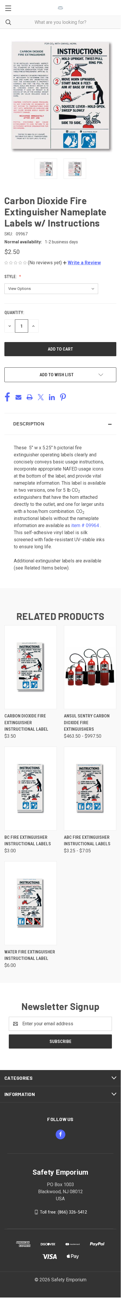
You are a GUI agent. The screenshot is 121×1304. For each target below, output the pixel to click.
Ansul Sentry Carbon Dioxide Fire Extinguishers (87, 722)
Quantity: (14, 312)
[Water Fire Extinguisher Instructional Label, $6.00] (31, 903)
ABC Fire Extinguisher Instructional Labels (87, 841)
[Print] (30, 397)
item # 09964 (85, 525)
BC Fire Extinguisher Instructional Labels (27, 841)
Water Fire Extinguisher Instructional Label (29, 955)
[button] (82, 262)
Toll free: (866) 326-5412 (63, 1211)
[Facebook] (7, 397)
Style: (10, 276)
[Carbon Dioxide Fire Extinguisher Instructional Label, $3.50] (31, 667)
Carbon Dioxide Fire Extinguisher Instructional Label (26, 722)
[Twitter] (41, 397)
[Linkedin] (52, 397)
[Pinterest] (63, 397)
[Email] (18, 397)
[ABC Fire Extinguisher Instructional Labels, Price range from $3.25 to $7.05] (90, 788)
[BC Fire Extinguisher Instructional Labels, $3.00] (31, 788)
